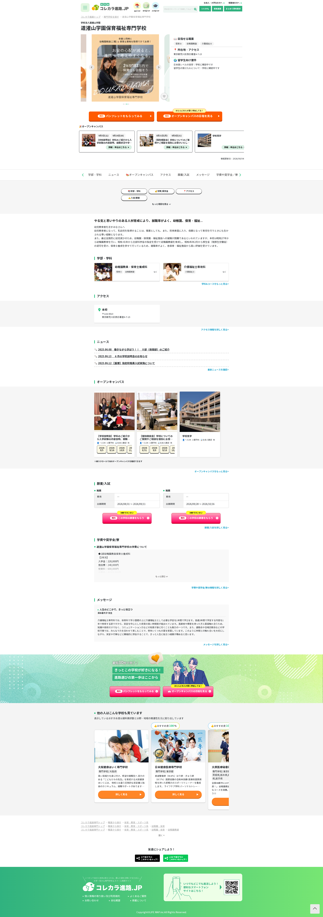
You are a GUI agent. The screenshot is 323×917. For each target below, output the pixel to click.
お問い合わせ (92, 900)
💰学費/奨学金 (161, 191)
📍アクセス (189, 191)
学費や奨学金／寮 (227, 174)
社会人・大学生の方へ (213, 3)
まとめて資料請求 (233, 9)
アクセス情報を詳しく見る (214, 329)
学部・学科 (95, 174)
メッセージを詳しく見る (215, 644)
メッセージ (203, 174)
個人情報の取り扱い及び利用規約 (102, 896)
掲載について (139, 900)
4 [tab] (128, 104)
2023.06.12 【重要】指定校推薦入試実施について (126, 363)
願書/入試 (183, 174)
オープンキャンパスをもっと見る (210, 471)
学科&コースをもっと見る (214, 284)
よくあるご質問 (138, 896)
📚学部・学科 (134, 191)
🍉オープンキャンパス (139, 174)
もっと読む (160, 576)
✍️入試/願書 (134, 198)
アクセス (165, 174)
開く (160, 835)
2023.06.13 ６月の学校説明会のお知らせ (122, 356)
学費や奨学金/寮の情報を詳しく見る (209, 587)
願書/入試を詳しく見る (216, 527)
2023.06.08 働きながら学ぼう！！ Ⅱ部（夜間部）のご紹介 (134, 349)
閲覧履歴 (217, 9)
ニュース (113, 174)
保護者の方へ (234, 3)
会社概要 (115, 900)
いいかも (205, 9)
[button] (83, 175)
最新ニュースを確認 (217, 369)
